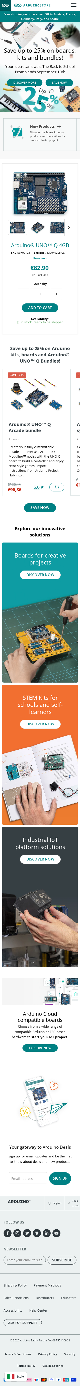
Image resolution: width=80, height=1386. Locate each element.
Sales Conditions (16, 1298)
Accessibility (13, 1310)
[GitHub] (37, 1233)
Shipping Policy (15, 1285)
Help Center (38, 1310)
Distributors (45, 1298)
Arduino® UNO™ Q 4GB (40, 245)
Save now (39, 507)
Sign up (60, 1178)
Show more (40, 258)
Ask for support (22, 1323)
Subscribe (62, 1260)
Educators (68, 1298)
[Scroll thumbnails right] (68, 227)
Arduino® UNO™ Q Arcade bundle (30, 427)
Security (69, 1354)
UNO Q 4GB (56, 88)
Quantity (40, 284)
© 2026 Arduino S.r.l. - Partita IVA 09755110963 (40, 1340)
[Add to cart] (56, 487)
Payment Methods (47, 1285)
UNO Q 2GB (24, 88)
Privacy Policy (47, 1354)
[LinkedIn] (47, 1233)
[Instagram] (17, 1233)
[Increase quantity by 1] (56, 294)
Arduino (13, 439)
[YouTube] (56, 1233)
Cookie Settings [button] (52, 1366)
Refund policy (26, 1366)
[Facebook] (8, 1233)
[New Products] (40, 135)
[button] (54, 1203)
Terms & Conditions (18, 1354)
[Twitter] (27, 1233)
